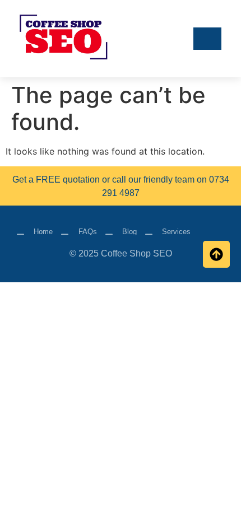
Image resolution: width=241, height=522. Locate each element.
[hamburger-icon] (207, 38)
